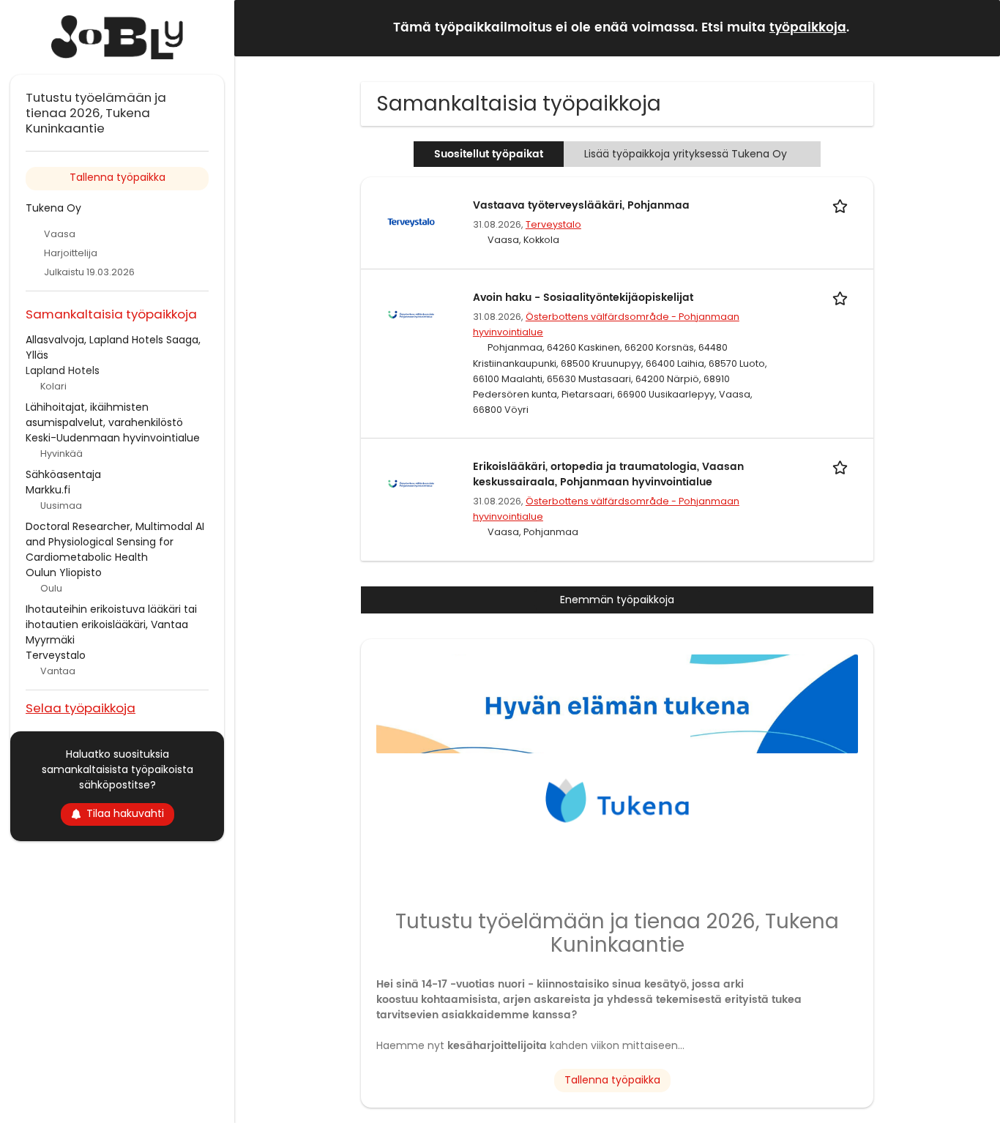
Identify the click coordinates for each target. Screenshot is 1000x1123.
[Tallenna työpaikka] (842, 205)
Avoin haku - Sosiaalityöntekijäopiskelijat (583, 297)
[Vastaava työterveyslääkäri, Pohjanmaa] (411, 221)
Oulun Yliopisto (64, 572)
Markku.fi (48, 489)
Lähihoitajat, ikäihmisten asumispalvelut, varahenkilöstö (104, 415)
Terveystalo (553, 224)
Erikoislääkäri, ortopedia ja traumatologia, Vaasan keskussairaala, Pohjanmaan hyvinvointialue (608, 474)
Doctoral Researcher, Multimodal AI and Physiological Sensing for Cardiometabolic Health (115, 541)
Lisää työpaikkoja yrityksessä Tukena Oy (685, 153)
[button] (977, 27)
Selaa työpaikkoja (80, 707)
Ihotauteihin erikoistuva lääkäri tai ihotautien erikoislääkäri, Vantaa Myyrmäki (111, 624)
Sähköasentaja (63, 474)
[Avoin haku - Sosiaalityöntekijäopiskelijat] (411, 314)
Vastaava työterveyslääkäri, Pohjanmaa (581, 205)
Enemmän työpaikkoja (617, 599)
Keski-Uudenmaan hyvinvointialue (113, 437)
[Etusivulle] (117, 37)
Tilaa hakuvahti (125, 813)
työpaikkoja (807, 28)
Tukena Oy (53, 208)
